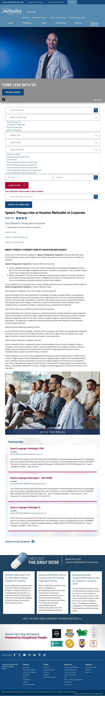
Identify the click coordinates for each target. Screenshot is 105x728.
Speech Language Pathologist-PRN (27, 455)
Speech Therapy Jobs (14, 136)
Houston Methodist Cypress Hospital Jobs (21, 179)
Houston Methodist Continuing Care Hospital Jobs (24, 177)
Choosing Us (27, 23)
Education (46, 674)
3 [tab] (100, 106)
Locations (77, 23)
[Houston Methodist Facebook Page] (14, 662)
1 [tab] (95, 106)
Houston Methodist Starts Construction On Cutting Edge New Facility (52, 584)
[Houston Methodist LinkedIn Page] (34, 662)
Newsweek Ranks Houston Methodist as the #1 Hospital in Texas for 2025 (85, 586)
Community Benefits (70, 681)
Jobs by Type (15, 142)
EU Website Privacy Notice (44, 698)
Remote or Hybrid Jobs (18, 211)
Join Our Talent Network (58, 17)
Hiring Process (61, 23)
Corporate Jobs (12, 166)
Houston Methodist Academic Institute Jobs (22, 169)
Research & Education (35, 2)
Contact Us (88, 676)
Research (46, 681)
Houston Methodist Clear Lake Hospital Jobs (22, 174)
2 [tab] (97, 106)
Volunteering (67, 691)
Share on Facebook (17, 225)
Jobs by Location (17, 156)
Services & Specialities (50, 684)
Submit (96, 184)
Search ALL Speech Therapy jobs (16, 244)
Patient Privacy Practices (30, 698)
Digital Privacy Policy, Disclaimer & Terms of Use (13, 698)
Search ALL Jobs (10, 239)
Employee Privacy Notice (69, 698)
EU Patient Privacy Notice (57, 698)
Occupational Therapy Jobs (16, 131)
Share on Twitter (20, 225)
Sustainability (68, 689)
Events (44, 23)
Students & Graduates (94, 24)
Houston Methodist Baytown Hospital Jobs (22, 171)
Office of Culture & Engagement (73, 686)
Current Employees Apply (77, 17)
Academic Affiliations (70, 676)
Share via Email (26, 225)
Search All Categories (14, 128)
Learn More (10, 98)
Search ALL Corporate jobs (14, 248)
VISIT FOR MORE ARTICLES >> (52, 625)
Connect (88, 671)
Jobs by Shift (15, 149)
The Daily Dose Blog (90, 674)
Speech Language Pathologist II (25, 514)
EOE (65, 684)
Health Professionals (49, 676)
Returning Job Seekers (39, 17)
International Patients (56, 2)
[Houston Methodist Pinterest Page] (39, 662)
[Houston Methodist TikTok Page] (44, 662)
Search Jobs (25, 17)
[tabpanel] (52, 68)
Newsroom (88, 679)
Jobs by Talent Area (18, 124)
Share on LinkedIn (23, 225)
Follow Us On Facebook (17, 548)
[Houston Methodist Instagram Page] (29, 662)
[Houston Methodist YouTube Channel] (24, 662)
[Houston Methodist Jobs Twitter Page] (19, 662)
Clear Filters (14, 192)
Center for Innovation (70, 679)
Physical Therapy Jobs (14, 134)
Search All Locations (14, 161)
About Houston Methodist (71, 674)
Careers (72, 2)
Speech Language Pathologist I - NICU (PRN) (31, 484)
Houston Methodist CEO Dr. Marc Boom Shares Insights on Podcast (17, 584)
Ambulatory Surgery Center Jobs (18, 163)
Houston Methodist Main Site (13, 2)
